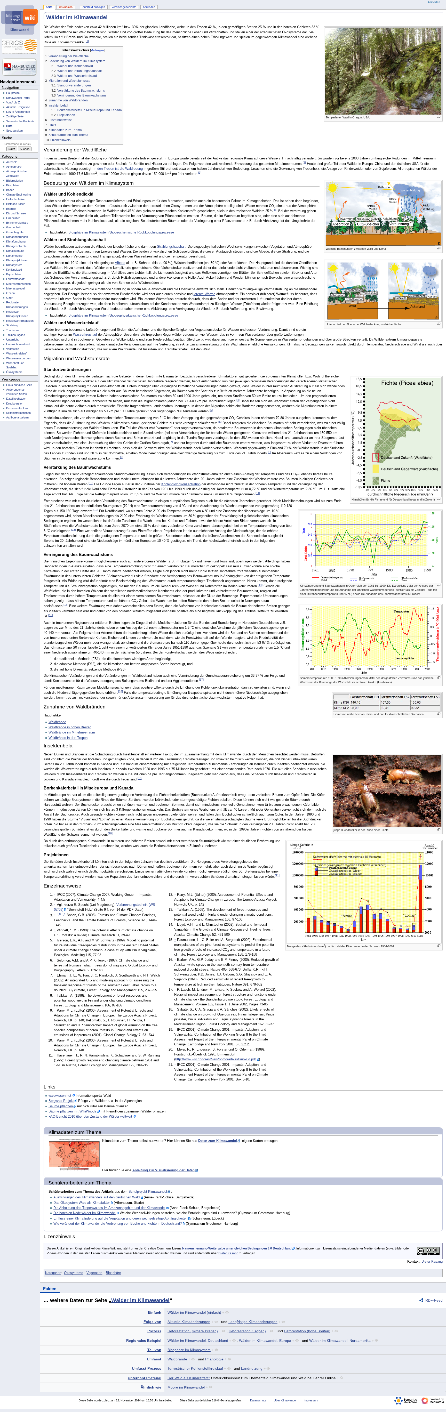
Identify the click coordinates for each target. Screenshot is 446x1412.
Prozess (154, 1331)
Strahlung (12, 325)
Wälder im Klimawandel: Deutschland (198, 1340)
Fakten (50, 1289)
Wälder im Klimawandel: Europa (265, 1340)
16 (50, 615)
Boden (10, 189)
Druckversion (14, 403)
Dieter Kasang (228, 1253)
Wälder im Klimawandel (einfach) (194, 1312)
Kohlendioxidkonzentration (181, 484)
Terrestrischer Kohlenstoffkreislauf (195, 1368)
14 (260, 584)
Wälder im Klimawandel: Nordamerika (340, 1340)
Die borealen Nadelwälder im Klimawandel (84, 1213)
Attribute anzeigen (17, 417)
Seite (49, 7)
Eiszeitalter (13, 218)
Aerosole (11, 162)
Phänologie (214, 1359)
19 (140, 778)
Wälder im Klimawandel (140, 1300)
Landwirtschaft (15, 278)
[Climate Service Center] (20, 46)
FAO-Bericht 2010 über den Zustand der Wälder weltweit (90, 1116)
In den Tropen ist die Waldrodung (118, 169)
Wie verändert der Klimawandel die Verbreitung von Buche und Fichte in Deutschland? (117, 1223)
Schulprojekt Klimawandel (148, 1191)
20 (110, 833)
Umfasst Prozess (146, 1368)
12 (95, 509)
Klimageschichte (16, 246)
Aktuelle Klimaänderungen (189, 1322)
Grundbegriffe (14, 232)
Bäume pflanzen (61, 1106)
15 (65, 604)
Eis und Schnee (16, 213)
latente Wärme (204, 294)
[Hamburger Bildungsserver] (20, 67)
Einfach (154, 1312)
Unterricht (12, 339)
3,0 (59, 913)
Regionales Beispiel (143, 1340)
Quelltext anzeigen (94, 7)
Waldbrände (57, 722)
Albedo (120, 263)
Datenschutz (258, 1400)
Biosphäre (113, 1273)
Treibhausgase (15, 334)
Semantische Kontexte (20, 121)
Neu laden (149, 7)
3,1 (64, 913)
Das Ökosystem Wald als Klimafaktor (81, 1203)
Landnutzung (251, 1368)
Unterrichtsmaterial (144, 1378)
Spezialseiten (14, 130)
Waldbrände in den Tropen (68, 738)
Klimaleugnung (15, 250)
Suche (7, 138)
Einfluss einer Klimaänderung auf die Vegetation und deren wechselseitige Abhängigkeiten (120, 1218)
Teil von (154, 1350)
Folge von (152, 1322)
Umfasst (154, 1359)
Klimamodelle (14, 255)
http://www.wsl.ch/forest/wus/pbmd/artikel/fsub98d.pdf (215, 1059)
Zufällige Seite (14, 116)
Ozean (10, 293)
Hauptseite (13, 92)
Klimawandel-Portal (18, 97)
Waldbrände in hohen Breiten (70, 727)
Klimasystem (14, 265)
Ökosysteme (73, 1273)
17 (201, 679)
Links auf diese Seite (19, 384)
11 (258, 493)
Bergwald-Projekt (61, 1101)
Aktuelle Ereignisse (18, 107)
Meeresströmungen (18, 283)
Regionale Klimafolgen (20, 320)
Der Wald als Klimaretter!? (189, 1378)
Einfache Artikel (15, 199)
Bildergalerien (14, 180)
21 (277, 875)
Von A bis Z (13, 102)
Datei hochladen (16, 398)
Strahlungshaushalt (171, 246)
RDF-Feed (434, 1300)
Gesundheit (13, 227)
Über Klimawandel (285, 1400)
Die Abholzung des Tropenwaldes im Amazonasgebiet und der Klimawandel (109, 1208)
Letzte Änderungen (18, 111)
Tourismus (12, 330)
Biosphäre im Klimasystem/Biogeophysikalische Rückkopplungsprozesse (123, 315)
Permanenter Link (17, 408)
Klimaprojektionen (17, 260)
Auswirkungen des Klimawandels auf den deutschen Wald (96, 1197)
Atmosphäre (13, 166)
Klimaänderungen (17, 236)
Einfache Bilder (15, 203)
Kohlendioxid (14, 269)
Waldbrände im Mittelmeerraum (72, 732)
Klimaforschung (16, 241)
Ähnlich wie (151, 1387)
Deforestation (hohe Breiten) (307, 1331)
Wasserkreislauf (85, 334)
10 (91, 483)
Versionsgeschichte (124, 7)
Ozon (9, 297)
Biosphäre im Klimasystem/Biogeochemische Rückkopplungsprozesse (121, 232)
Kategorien (53, 1273)
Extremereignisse (17, 222)
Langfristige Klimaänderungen (252, 1322)
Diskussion (66, 7)
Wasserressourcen (18, 358)
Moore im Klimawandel (186, 1387)
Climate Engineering (18, 194)
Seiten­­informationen (18, 412)
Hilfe (9, 125)
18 (120, 691)
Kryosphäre (13, 274)
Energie (11, 208)
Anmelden (434, 2)
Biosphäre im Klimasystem (189, 1350)
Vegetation (94, 1273)
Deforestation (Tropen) (247, 1331)
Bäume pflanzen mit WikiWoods (72, 1111)
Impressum (311, 1400)
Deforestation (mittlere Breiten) (193, 1331)
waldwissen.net (60, 1096)
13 (73, 529)
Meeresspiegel (15, 288)
